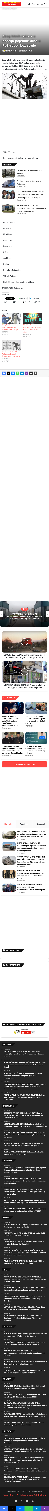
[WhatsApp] (17, 373)
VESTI (14, 9)
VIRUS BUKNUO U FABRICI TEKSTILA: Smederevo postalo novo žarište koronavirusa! (31, 208)
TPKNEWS (8, 51)
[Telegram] (22, 373)
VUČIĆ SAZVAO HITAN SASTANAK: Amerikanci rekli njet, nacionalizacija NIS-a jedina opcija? (31, 887)
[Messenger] (13, 373)
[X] (8, 373)
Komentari (41, 824)
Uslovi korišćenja (40, 1495)
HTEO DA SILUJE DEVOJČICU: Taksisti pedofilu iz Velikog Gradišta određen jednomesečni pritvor (10, 720)
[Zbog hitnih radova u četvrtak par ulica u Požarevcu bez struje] (11, 318)
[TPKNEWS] (11, 4)
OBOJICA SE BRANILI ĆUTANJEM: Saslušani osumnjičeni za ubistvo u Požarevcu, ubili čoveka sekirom (31, 834)
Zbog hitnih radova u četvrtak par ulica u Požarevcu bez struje (10, 327)
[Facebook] (4, 373)
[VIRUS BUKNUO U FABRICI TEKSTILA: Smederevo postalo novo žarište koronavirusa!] (8, 208)
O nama (12, 1495)
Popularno (24, 824)
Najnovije (8, 824)
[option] (24, 614)
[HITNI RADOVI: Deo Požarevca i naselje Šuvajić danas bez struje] (11, 345)
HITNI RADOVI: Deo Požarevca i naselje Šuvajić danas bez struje (11, 354)
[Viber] (26, 373)
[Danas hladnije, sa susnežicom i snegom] (8, 173)
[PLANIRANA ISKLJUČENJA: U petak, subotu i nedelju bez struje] (32, 318)
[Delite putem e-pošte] (31, 373)
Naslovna (7, 9)
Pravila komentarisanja (25, 1495)
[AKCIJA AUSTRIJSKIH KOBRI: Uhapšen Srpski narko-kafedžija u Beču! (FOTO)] (36, 708)
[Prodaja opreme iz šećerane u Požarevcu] (8, 183)
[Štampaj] (35, 373)
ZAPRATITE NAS (13, 965)
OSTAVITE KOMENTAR (24, 764)
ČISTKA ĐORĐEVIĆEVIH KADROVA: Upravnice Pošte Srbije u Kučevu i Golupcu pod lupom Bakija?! (31, 195)
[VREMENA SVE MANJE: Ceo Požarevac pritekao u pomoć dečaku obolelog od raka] (36, 738)
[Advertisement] (24, 124)
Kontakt (5, 1495)
